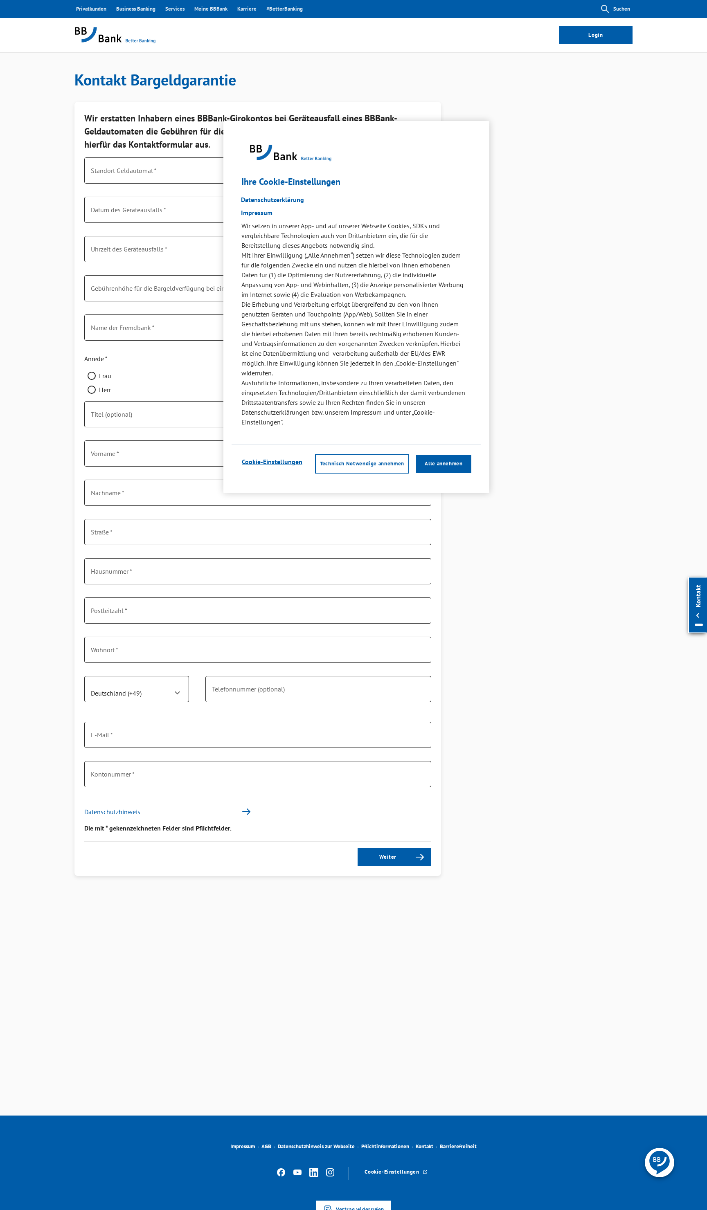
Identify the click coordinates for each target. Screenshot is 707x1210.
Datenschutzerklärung (272, 200)
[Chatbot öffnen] (659, 1162)
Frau (105, 376)
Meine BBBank (210, 8)
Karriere (247, 8)
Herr (105, 390)
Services (175, 8)
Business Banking (135, 8)
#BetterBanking (284, 8)
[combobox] (136, 692)
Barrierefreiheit (458, 1146)
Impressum (242, 1146)
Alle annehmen (443, 463)
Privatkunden (91, 8)
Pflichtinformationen (385, 1146)
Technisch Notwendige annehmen (362, 463)
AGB (266, 1146)
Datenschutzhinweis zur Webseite (316, 1146)
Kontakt (424, 1146)
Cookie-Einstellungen (272, 462)
